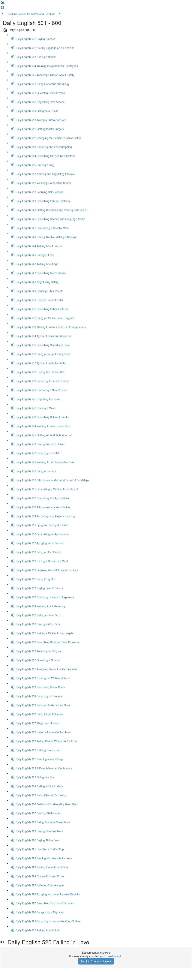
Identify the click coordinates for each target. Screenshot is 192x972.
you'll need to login (111, 956)
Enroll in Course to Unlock (96, 961)
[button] (2, 3)
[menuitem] (2, 9)
